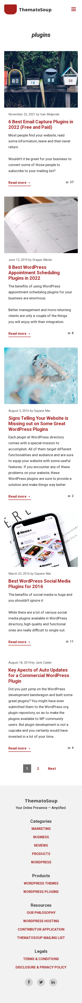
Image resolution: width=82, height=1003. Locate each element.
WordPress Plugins (41, 892)
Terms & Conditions (41, 959)
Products (41, 854)
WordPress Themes (41, 883)
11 (72, 642)
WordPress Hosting (41, 921)
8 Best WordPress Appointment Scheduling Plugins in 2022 (34, 273)
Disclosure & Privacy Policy (41, 967)
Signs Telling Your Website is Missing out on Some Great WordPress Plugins (38, 424)
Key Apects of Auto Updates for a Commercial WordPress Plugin (38, 675)
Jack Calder (44, 662)
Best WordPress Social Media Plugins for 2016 (39, 583)
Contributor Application (41, 929)
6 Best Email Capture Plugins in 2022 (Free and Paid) (40, 124)
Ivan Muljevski (49, 114)
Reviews (41, 845)
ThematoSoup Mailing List (41, 938)
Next (52, 768)
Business (41, 837)
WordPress (41, 862)
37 (72, 183)
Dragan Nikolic (42, 260)
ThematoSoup (35, 9)
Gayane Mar (42, 411)
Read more (19, 183)
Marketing (41, 829)
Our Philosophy (41, 913)
